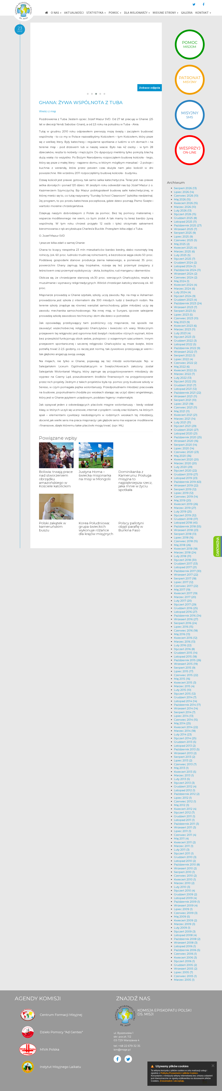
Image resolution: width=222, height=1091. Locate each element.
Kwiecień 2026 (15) (186, 203)
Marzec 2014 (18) (185, 730)
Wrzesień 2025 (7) (185, 229)
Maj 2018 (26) (182, 545)
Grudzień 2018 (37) (186, 519)
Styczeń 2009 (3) (185, 931)
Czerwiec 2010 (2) (185, 875)
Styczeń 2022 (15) (185, 381)
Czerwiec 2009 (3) (186, 913)
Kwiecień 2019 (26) (186, 504)
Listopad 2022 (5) (185, 344)
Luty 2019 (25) (183, 511)
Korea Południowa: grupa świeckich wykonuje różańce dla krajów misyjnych (96, 528)
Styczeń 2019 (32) (185, 515)
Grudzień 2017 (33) (186, 563)
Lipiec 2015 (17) (183, 671)
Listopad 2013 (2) (185, 745)
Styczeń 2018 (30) (185, 560)
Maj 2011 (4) (181, 838)
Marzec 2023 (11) (184, 329)
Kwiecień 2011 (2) (185, 842)
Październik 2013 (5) (187, 749)
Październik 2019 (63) (187, 481)
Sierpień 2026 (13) (185, 188)
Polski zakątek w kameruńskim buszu (52, 526)
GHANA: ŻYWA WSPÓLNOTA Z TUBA (81, 102)
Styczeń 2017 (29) (185, 604)
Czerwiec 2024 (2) (185, 277)
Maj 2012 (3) (181, 805)
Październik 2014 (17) (187, 704)
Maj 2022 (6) (182, 366)
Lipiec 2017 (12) (183, 582)
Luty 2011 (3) (182, 849)
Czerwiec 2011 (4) (185, 835)
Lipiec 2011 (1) (182, 831)
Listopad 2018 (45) (186, 522)
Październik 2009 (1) (187, 901)
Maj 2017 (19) (182, 589)
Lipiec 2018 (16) (184, 537)
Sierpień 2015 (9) (184, 667)
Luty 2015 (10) (182, 689)
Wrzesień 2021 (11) (185, 396)
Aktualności (74, 13)
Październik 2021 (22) (187, 392)
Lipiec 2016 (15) (183, 626)
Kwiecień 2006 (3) (185, 957)
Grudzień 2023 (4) (185, 299)
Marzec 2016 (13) (184, 641)
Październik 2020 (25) (188, 437)
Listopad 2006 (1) (185, 946)
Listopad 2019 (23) (186, 478)
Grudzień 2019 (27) (186, 474)
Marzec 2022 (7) (184, 374)
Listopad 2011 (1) (184, 820)
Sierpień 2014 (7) (184, 712)
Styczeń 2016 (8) (184, 649)
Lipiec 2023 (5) (183, 314)
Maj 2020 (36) (182, 455)
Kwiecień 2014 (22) (186, 727)
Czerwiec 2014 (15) (186, 719)
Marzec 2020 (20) (185, 463)
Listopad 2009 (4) (185, 898)
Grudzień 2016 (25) (186, 608)
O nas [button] (55, 13)
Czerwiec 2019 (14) (186, 496)
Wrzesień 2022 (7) (185, 351)
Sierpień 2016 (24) (185, 623)
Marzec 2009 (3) (184, 924)
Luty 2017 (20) (183, 600)
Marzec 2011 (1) (183, 846)
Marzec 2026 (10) (185, 207)
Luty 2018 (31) (182, 556)
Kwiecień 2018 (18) (186, 548)
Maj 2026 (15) (182, 199)
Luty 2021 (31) (182, 422)
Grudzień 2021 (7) (185, 385)
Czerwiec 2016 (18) (186, 630)
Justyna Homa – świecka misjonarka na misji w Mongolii (95, 475)
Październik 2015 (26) (187, 660)
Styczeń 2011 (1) (184, 853)
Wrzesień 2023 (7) (185, 307)
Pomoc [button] (114, 13)
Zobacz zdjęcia (149, 87)
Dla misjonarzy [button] (136, 13)
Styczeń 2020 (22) (185, 470)
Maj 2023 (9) (182, 322)
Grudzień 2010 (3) (185, 857)
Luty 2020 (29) (183, 467)
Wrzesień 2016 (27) (186, 619)
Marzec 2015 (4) (184, 686)
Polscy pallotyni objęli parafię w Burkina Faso (131, 526)
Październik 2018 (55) (187, 526)
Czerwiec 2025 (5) (185, 240)
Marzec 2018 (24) (185, 552)
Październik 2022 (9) (187, 348)
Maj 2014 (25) (182, 723)
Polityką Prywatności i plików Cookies (179, 1073)
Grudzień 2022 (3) (185, 340)
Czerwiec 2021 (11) (185, 407)
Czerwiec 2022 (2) (185, 362)
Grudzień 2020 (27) (186, 429)
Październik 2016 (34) (187, 615)
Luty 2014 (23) (183, 734)
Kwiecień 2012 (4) (185, 808)
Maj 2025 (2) (182, 244)
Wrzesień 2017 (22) (186, 574)
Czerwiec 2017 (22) (186, 586)
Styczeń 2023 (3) (184, 336)
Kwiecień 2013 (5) (185, 771)
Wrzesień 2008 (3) (186, 942)
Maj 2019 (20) (182, 500)
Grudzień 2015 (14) (186, 652)
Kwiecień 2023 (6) (185, 325)
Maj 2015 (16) (182, 678)
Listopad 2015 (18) (185, 656)
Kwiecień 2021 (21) (185, 415)
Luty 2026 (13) (183, 210)
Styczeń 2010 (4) (184, 890)
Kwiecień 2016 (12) (185, 637)
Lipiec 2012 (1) (183, 797)
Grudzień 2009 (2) (185, 894)
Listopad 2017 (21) (185, 567)
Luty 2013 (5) (182, 779)
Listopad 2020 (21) (186, 433)
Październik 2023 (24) (188, 303)
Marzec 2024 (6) (184, 288)
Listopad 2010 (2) (185, 861)
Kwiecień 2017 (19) (186, 593)
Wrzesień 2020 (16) (186, 441)
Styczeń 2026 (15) (185, 214)
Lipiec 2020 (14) (184, 448)
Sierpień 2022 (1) (184, 355)
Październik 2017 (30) (187, 571)
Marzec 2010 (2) (184, 883)
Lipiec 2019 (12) (184, 493)
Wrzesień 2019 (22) (186, 485)
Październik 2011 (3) (186, 823)
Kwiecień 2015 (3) (185, 682)
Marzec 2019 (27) (185, 508)
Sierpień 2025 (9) (185, 232)
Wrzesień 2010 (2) (185, 868)
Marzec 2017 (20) (185, 597)
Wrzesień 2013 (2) (185, 753)
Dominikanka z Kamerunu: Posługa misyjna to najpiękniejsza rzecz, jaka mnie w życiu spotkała (135, 481)
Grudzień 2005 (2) (185, 965)
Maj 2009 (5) (182, 916)
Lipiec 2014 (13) (184, 716)
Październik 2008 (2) (187, 939)
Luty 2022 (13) (183, 377)
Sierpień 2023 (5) (185, 310)
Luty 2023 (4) (182, 333)
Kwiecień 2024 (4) (185, 284)
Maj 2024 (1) (181, 281)
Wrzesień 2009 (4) (186, 905)
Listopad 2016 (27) (185, 611)
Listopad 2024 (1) (185, 266)
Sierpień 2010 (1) (184, 872)
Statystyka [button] (95, 13)
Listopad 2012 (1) (184, 790)
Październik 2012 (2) (187, 794)
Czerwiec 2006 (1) (185, 953)
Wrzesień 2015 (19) (186, 663)
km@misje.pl (122, 1049)
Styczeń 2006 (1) (184, 961)
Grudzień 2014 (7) (185, 697)
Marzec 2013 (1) (184, 775)
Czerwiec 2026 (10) (186, 195)
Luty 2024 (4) (182, 292)
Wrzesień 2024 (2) (185, 273)
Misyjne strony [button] (165, 13)
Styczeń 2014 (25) (185, 738)
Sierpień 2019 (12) (185, 489)
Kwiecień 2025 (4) (185, 247)
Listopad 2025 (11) (185, 221)
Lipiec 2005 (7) (183, 972)
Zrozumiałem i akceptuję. (172, 1081)
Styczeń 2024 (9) (185, 296)
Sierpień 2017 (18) (185, 578)
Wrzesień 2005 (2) (185, 968)
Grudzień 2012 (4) (185, 786)
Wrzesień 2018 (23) (186, 530)
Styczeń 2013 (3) (184, 782)
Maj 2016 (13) (182, 634)
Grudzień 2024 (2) (185, 262)
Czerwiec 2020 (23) (186, 452)
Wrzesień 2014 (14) (186, 708)
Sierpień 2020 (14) (185, 444)
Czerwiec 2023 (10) (186, 318)
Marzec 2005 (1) (184, 979)
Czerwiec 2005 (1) (185, 976)
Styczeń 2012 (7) (184, 812)
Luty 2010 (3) (182, 887)
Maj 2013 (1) (181, 768)
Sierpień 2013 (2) (184, 756)
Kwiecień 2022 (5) (185, 370)
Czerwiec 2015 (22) (186, 675)
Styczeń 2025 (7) (184, 258)
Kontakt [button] (202, 13)
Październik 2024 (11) (187, 270)
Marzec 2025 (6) (184, 251)
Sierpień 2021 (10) (185, 400)
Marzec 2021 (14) (185, 418)
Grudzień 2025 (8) (185, 218)
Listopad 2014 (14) (185, 701)
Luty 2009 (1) (182, 927)
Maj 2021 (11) (182, 411)
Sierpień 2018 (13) (185, 534)
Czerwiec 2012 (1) (185, 801)
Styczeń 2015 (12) (185, 693)
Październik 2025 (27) (188, 225)
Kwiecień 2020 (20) (186, 459)
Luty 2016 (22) (183, 645)
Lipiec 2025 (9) (183, 236)
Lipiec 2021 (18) (184, 403)
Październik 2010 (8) (187, 864)
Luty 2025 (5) (182, 255)
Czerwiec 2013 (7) (185, 764)
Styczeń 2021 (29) (185, 426)
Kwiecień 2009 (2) (185, 920)
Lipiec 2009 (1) (183, 909)
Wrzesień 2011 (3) (185, 827)
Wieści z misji (47, 111)
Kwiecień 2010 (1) (185, 879)
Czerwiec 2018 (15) (186, 541)
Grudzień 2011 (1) (184, 816)
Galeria (187, 13)
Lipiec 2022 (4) (183, 359)
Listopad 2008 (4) (185, 935)
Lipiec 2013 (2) (183, 760)
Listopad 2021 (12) (185, 388)
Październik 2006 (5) (187, 950)
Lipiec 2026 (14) (184, 192)
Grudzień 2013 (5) (185, 742)
